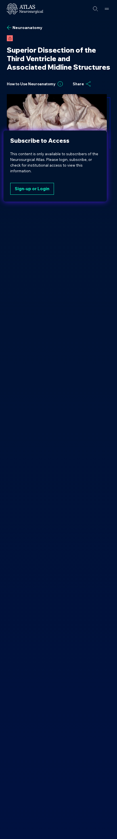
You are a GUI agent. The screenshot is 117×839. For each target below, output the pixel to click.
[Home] (25, 8)
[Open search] (95, 8)
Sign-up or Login (32, 188)
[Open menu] (106, 8)
